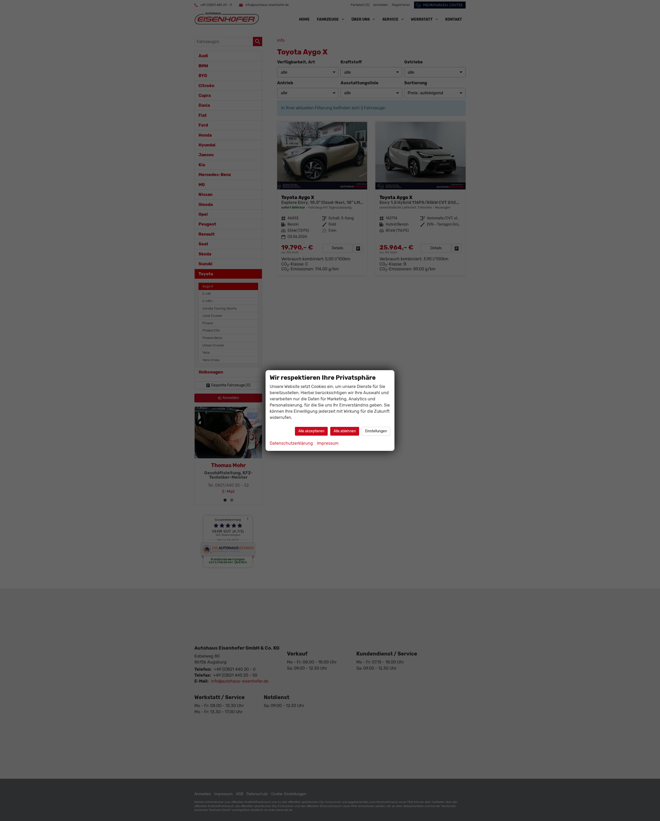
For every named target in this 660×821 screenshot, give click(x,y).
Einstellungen (376, 431)
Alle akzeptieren (311, 431)
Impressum (328, 443)
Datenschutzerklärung (291, 443)
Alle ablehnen (345, 431)
